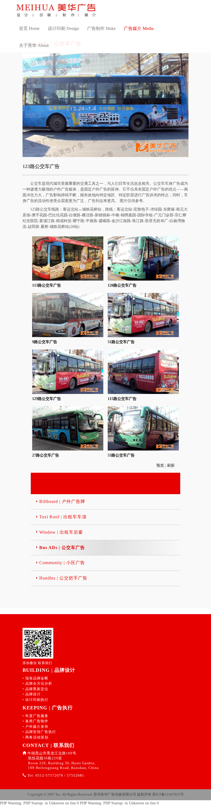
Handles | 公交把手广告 (63, 578)
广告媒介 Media (139, 28)
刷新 (171, 465)
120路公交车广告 (122, 285)
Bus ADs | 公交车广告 (62, 547)
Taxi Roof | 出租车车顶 (63, 516)
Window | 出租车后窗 (61, 532)
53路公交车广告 (121, 455)
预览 (160, 465)
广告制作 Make (101, 28)
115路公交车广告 (122, 399)
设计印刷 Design (63, 28)
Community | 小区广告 (62, 562)
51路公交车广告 (121, 342)
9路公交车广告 (44, 342)
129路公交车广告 (46, 399)
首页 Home (29, 28)
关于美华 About (34, 45)
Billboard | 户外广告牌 (62, 501)
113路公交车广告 (46, 285)
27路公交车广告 (45, 455)
